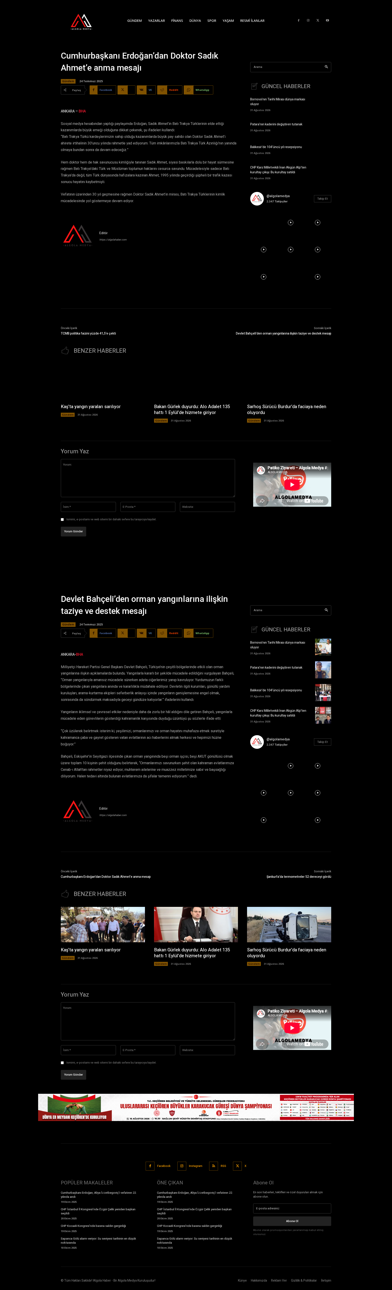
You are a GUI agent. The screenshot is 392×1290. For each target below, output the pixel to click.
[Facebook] (298, 20)
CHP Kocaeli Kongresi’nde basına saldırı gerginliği (93, 1226)
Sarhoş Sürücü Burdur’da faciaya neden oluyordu (286, 409)
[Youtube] (327, 20)
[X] (318, 20)
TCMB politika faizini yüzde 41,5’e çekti (88, 333)
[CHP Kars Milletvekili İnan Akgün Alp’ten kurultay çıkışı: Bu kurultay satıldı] (323, 172)
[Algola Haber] (86, 20)
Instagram (195, 1166)
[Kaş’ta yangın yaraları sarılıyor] (103, 381)
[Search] (326, 67)
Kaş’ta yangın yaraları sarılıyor (91, 406)
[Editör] (78, 236)
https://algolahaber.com (113, 240)
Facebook (164, 1166)
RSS (223, 1166)
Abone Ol (292, 1221)
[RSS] (213, 1166)
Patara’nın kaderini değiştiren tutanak (276, 124)
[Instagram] (308, 20)
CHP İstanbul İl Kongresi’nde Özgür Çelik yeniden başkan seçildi (98, 1211)
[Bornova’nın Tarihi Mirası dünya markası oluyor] (323, 103)
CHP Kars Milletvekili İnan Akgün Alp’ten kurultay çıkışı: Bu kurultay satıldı (278, 170)
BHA (82, 111)
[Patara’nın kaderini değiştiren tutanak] (323, 126)
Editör (103, 233)
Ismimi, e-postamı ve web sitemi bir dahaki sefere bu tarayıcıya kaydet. (111, 519)
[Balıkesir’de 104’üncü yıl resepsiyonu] (323, 149)
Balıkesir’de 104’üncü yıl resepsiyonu (276, 147)
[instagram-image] (263, 222)
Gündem (68, 81)
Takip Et (322, 198)
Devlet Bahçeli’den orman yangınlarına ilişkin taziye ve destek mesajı (283, 333)
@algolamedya (278, 196)
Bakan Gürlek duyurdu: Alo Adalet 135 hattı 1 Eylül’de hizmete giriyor (192, 409)
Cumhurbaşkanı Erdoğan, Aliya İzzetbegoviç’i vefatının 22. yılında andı (99, 1195)
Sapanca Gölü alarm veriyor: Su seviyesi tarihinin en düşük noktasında (98, 1240)
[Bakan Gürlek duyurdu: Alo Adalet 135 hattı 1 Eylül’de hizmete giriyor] (196, 381)
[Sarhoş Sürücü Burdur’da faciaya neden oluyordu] (289, 381)
